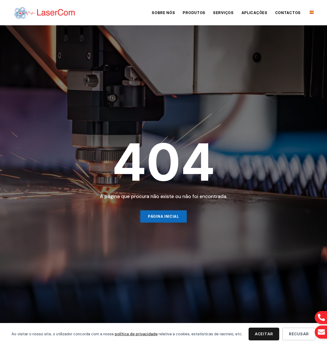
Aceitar (264, 333)
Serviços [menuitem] (223, 12)
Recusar (299, 333)
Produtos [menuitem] (194, 12)
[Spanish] (312, 12)
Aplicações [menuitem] (254, 12)
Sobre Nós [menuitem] (163, 12)
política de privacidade (136, 334)
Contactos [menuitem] (288, 12)
